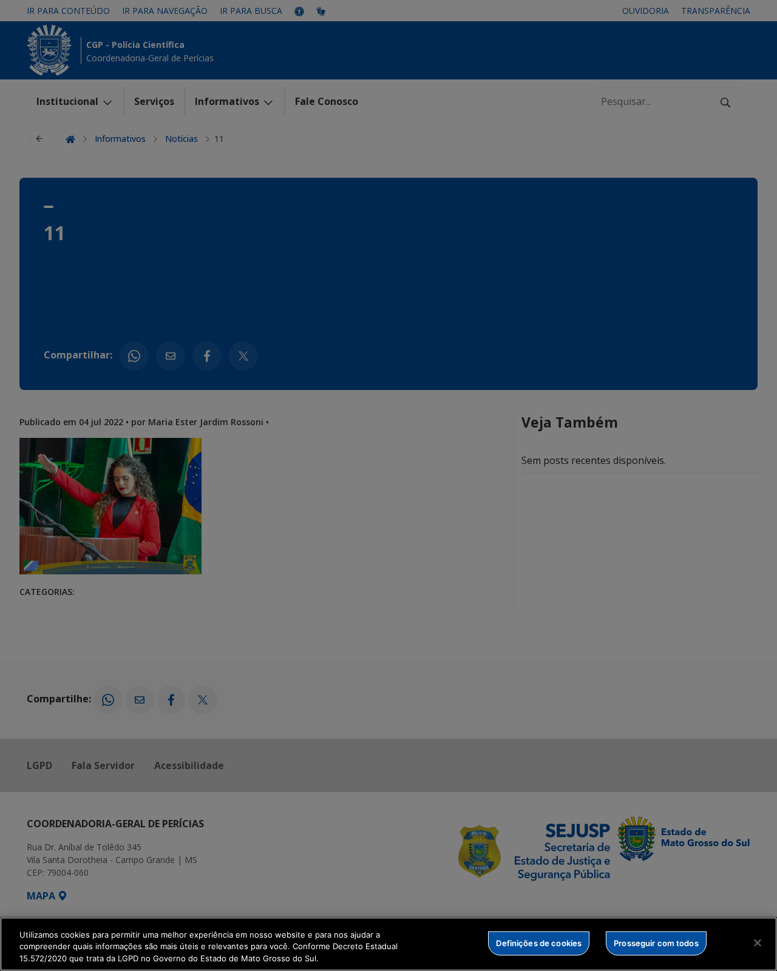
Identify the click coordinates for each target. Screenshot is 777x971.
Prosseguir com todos (656, 942)
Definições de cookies (539, 942)
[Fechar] (757, 942)
